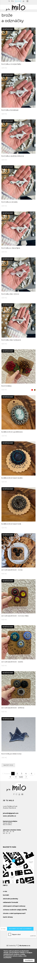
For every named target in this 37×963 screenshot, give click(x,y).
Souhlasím (29, 960)
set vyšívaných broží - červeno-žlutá (15, 616)
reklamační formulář (10, 902)
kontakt (6, 895)
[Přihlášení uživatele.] (24, 1)
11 (15, 777)
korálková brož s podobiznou (11, 432)
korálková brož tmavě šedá (11, 524)
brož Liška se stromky (9, 202)
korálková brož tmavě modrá (11, 478)
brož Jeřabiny (6, 386)
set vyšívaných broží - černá (11, 570)
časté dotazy (8, 917)
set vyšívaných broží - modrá (12, 662)
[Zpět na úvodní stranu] (17, 6)
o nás (5, 891)
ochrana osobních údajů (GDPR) (15, 910)
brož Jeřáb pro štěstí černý (11, 754)
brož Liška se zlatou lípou (10, 248)
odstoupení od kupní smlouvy (14, 906)
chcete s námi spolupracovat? (14, 913)
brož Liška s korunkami (9, 110)
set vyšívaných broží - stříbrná (12, 708)
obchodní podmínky (10, 899)
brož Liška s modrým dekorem (12, 156)
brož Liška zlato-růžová (10, 294)
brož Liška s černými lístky (11, 64)
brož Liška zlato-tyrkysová (11, 340)
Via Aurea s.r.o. (24, 945)
